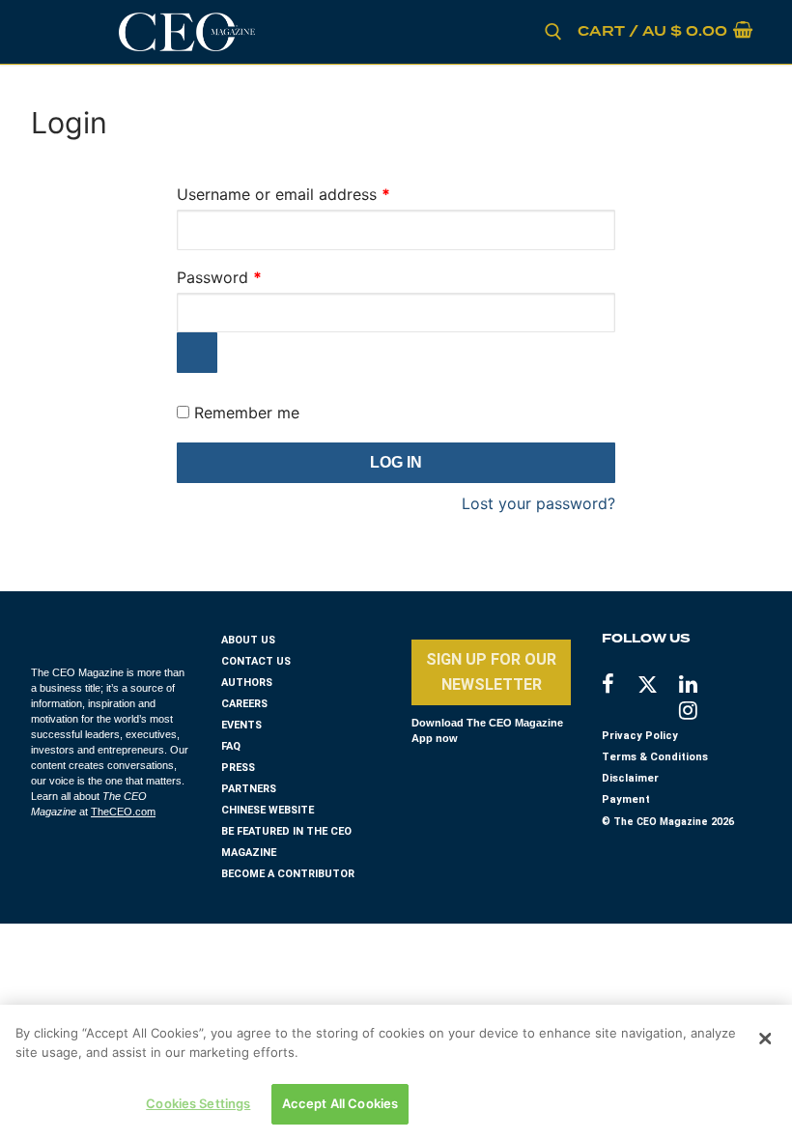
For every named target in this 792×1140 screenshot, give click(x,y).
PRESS (238, 767)
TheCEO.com (123, 811)
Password (251, 277)
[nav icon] (69, 32)
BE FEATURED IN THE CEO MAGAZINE (286, 842)
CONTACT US (256, 661)
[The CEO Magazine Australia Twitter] (657, 687)
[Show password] (197, 352)
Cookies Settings (198, 1103)
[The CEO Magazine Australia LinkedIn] (700, 686)
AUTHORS (246, 682)
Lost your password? (538, 503)
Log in (396, 462)
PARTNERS (248, 789)
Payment (626, 799)
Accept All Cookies (340, 1103)
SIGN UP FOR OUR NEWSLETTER (491, 672)
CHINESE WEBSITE (267, 810)
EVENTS (241, 725)
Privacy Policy (640, 735)
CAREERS (244, 704)
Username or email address (315, 194)
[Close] (765, 1038)
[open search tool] (553, 32)
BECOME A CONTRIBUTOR (287, 874)
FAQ (230, 746)
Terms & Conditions (655, 757)
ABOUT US (248, 640)
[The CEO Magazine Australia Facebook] (619, 686)
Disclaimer (630, 778)
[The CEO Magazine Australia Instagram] (700, 712)
